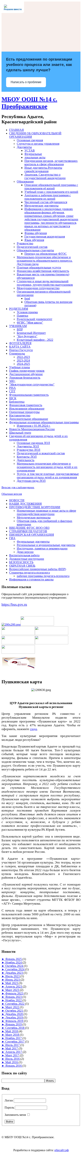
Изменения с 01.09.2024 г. (33, 425)
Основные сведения (30, 140)
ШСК (12, 398)
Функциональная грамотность (29, 394)
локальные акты (34, 157)
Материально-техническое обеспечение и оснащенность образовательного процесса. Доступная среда (44, 261)
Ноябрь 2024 (14, 962)
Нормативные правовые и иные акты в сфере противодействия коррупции (46, 512)
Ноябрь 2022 (14, 1000)
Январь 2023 (14, 996)
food (27, 298)
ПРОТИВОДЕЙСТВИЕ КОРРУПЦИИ (34, 507)
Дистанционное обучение (26, 374)
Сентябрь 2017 (15, 1041)
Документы (24, 147)
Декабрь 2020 (14, 1014)
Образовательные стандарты (35, 250)
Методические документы (41, 205)
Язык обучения (34, 240)
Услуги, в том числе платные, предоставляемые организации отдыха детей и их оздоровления (48, 475)
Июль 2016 (12, 1058)
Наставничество (19, 415)
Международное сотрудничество (38, 288)
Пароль (9, 1107)
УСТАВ (29, 150)
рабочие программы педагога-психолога (43, 576)
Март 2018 (12, 1034)
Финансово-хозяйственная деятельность (43, 271)
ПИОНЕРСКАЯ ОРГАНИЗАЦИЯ (31, 534)
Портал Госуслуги (21, 350)
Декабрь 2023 (14, 972)
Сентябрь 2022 (15, 1003)
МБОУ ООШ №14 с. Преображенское (29, 103)
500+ (12, 381)
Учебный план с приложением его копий (51, 191)
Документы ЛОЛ (28, 446)
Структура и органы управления (38, 143)
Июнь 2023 (13, 979)
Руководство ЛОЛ (28, 449)
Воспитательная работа (24, 555)
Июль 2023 (12, 976)
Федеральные (33, 154)
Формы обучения (35, 233)
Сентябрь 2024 (15, 969)
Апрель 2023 (14, 986)
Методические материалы (34, 517)
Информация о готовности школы (31, 579)
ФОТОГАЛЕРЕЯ (20, 343)
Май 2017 (12, 1048)
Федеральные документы (33, 541)
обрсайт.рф (61, 1150)
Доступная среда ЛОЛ (31, 480)
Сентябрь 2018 (15, 1027)
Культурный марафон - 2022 (35, 339)
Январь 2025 (14, 959)
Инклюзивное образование (26, 408)
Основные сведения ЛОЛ (33, 443)
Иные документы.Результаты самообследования (43, 169)
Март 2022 (12, 1007)
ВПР (20, 329)
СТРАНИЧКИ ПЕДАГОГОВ (28, 531)
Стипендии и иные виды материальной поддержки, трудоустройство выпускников (45, 283)
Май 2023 (12, 983)
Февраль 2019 (14, 1021)
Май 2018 (12, 1031)
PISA (12, 388)
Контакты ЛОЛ (27, 456)
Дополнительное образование (28, 418)
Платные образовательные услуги (39, 267)
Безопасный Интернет (31, 332)
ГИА (12, 538)
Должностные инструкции (26, 558)
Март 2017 (12, 1055)
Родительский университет (34, 319)
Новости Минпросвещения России (32, 429)
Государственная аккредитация (44, 236)
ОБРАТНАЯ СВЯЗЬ (22, 565)
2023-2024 (23, 360)
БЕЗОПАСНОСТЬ (21, 562)
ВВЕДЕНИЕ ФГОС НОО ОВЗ (29, 527)
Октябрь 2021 (14, 1010)
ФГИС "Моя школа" (30, 322)
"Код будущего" (27, 336)
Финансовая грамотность (25, 405)
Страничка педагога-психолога (29, 572)
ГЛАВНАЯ (16, 129)
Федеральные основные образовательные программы (44, 422)
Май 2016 (12, 1062)
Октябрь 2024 (14, 966)
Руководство (25, 243)
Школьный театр (20, 432)
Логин (9, 1100)
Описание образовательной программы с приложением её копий (51, 186)
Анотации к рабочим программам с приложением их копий (47, 197)
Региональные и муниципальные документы (46, 545)
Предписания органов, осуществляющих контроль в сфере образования (51, 162)
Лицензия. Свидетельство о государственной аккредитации (45, 176)
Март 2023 (12, 990)
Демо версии (25, 552)
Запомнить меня (15, 1114)
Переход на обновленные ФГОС (45, 253)
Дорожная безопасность (24, 377)
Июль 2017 (12, 1045)
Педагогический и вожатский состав (41, 453)
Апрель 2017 (14, 1052)
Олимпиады (17, 353)
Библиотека (16, 401)
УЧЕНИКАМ (18, 326)
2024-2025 (23, 363)
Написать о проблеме (26, 82)
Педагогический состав (32, 246)
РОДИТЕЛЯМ (18, 308)
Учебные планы (19, 367)
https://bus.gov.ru (14, 604)
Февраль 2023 (14, 993)
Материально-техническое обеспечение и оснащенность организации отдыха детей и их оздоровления (47, 467)
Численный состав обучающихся (45, 202)
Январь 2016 (14, 1065)
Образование (25, 181)
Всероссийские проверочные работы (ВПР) (37, 569)
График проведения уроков (26, 370)
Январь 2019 (14, 1024)
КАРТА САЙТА (20, 346)
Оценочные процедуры (24, 412)
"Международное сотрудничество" (32, 384)
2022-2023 (23, 357)
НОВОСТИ (16, 500)
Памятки (22, 315)
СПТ (12, 391)
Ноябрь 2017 (14, 1038)
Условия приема (27, 312)
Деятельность (25, 460)
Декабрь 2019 (14, 1017)
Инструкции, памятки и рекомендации (42, 548)
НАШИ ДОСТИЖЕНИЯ (25, 503)
